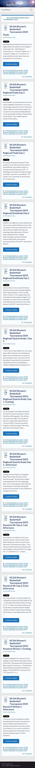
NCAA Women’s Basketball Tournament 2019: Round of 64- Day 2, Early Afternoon (15, 583)
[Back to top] (30, 763)
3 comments (28, 383)
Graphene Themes (15, 765)
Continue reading (11, 64)
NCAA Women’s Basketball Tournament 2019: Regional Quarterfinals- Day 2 (17, 335)
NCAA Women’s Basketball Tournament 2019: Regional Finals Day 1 (15, 148)
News (13, 37)
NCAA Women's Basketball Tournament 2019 (15, 72)
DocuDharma (5, 10)
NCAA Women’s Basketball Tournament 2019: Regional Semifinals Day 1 (16, 274)
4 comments (28, 76)
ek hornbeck (8, 37)
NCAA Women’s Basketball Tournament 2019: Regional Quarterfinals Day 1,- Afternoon (17, 459)
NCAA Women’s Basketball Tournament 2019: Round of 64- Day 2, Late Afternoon (15, 522)
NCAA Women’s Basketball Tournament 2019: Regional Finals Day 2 (15, 88)
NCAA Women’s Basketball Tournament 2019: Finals (15, 30)
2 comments (28, 570)
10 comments (28, 137)
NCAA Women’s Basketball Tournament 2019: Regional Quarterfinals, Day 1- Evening (17, 396)
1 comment (28, 509)
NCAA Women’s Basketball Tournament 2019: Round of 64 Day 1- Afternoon (15, 704)
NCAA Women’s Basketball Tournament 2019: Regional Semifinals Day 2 (16, 209)
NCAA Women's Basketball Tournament (15, 71)
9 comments (28, 197)
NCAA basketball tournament (14, 70)
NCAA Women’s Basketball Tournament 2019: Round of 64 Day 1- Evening (17, 644)
